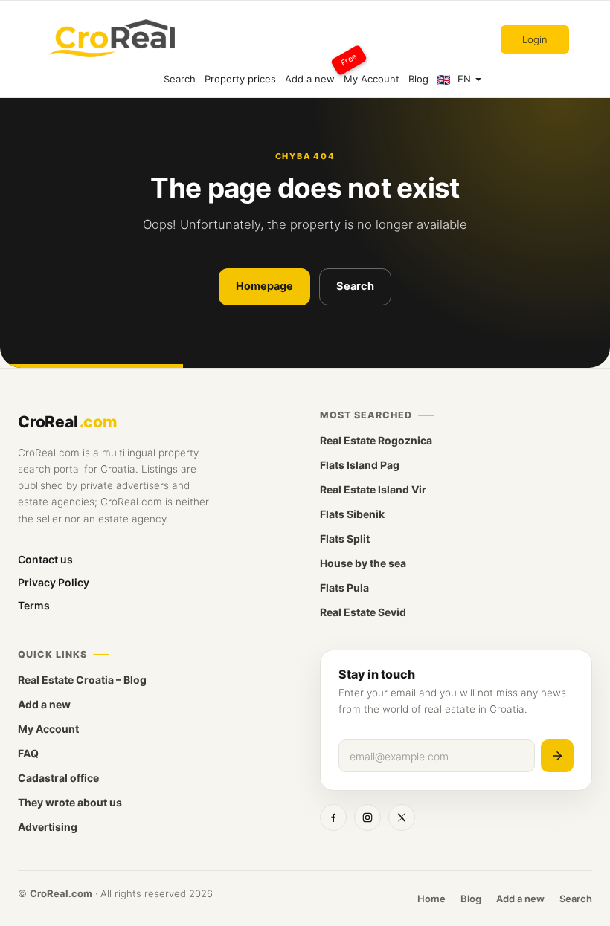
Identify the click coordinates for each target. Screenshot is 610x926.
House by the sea (363, 563)
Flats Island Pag (359, 465)
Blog (418, 79)
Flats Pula (344, 587)
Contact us (45, 559)
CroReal (67, 421)
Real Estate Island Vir (373, 489)
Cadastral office (58, 777)
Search (180, 79)
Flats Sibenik (352, 514)
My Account (371, 79)
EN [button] (464, 79)
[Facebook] (333, 817)
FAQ (28, 753)
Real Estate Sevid (363, 612)
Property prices (240, 79)
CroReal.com (61, 893)
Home (431, 898)
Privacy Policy (53, 582)
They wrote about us (70, 802)
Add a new (312, 72)
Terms (34, 605)
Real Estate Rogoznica (376, 440)
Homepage (264, 286)
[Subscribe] (557, 755)
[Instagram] (367, 817)
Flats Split (345, 538)
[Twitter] (401, 817)
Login (535, 39)
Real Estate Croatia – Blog (82, 679)
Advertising (47, 826)
